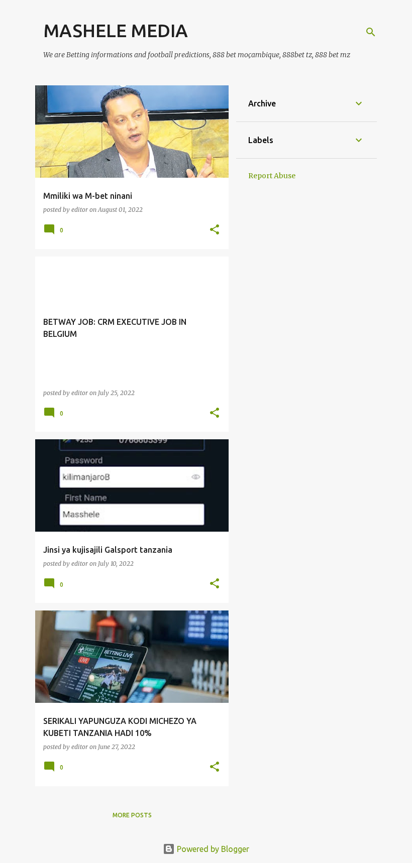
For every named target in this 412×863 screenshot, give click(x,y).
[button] (215, 230)
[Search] (371, 32)
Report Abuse (271, 175)
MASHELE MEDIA (115, 30)
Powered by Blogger (212, 848)
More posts (132, 815)
